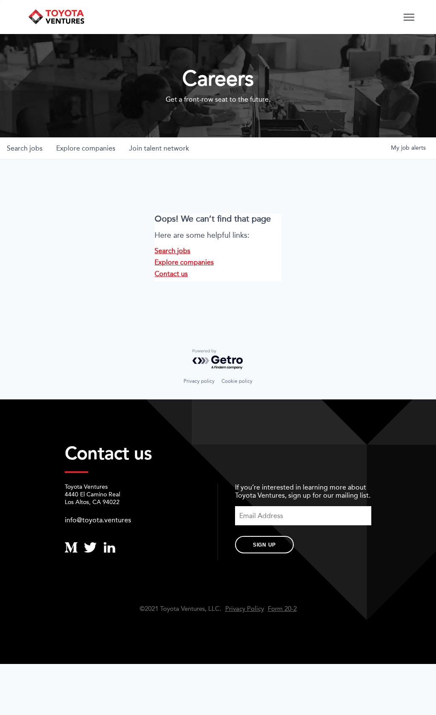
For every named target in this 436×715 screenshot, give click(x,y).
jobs (25, 148)
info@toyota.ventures (98, 520)
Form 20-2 (282, 608)
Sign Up (264, 545)
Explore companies (184, 262)
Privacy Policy (244, 608)
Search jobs (172, 251)
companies (85, 148)
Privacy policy (199, 381)
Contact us (171, 274)
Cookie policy (236, 381)
